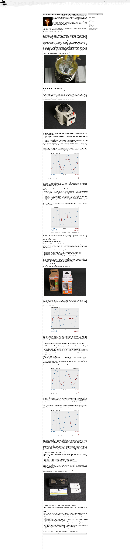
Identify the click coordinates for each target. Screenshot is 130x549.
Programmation (92, 29)
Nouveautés (91, 25)
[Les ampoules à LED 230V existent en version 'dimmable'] (65, 282)
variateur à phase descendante (54, 464)
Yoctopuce (93, 1)
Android (90, 16)
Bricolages (91, 18)
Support (105, 1)
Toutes (90, 31)
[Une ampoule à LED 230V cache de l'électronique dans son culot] (65, 69)
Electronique (91, 21)
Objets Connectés (93, 26)
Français (121, 1)
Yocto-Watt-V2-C (73, 148)
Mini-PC (90, 24)
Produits (100, 1)
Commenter (46, 533)
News (109, 1)
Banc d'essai (92, 17)
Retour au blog (84, 533)
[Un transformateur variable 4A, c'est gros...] (65, 115)
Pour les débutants (93, 28)
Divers (90, 20)
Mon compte (115, 1)
